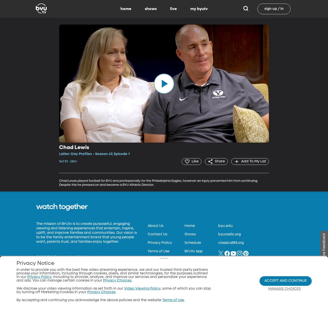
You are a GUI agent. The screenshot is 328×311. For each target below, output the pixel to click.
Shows (190, 234)
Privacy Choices (101, 292)
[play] (164, 83)
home (125, 9)
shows (151, 9)
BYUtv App (194, 251)
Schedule (193, 243)
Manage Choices (284, 289)
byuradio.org (229, 234)
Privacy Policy (160, 243)
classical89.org (231, 243)
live (173, 9)
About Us (155, 226)
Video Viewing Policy (142, 288)
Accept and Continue (285, 281)
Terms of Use (159, 251)
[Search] (246, 9)
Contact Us (157, 234)
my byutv (199, 9)
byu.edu (225, 226)
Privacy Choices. (117, 280)
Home (190, 226)
